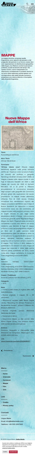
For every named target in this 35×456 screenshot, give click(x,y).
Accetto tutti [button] (13, 451)
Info (4, 390)
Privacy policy (8, 405)
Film (4, 386)
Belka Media (20, 439)
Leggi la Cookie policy (8, 448)
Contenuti (6, 380)
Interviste (6, 377)
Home (5, 374)
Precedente (8, 350)
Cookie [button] (5, 451)
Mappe (5, 383)
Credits (5, 402)
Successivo (27, 356)
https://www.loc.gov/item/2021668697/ (15, 341)
